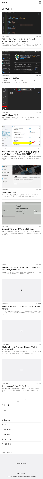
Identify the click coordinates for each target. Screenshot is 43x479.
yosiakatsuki (21, 476)
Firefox (6, 415)
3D (5, 410)
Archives (19, 463)
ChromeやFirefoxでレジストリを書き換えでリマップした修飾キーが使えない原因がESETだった (21, 153)
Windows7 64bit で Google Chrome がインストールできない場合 (21, 348)
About (24, 463)
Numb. (5, 2)
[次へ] (25, 399)
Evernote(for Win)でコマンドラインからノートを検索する (21, 307)
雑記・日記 (7, 444)
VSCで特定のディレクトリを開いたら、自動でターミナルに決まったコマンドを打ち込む (21, 40)
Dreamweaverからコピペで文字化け (16, 386)
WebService (8, 429)
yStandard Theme (11, 476)
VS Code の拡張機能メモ (11, 78)
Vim (5, 425)
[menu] (40, 2)
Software (7, 420)
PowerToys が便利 (9, 192)
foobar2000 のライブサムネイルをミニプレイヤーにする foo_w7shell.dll (21, 268)
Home (3, 452)
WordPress (8, 439)
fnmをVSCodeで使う (10, 115)
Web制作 (7, 434)
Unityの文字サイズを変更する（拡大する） (18, 229)
